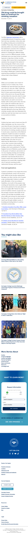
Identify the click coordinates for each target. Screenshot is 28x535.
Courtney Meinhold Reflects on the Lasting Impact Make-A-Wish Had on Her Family (12, 260)
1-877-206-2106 (14, 450)
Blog (2, 510)
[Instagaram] (10, 453)
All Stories (4, 236)
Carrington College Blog (7, 10)
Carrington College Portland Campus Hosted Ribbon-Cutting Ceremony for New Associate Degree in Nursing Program (13, 342)
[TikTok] (18, 453)
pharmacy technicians (13, 37)
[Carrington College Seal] (14, 442)
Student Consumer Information (8, 494)
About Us (3, 474)
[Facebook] (13, 453)
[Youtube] (15, 453)
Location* (4, 402)
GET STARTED (14, 408)
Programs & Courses (5, 466)
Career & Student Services (7, 496)
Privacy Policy (4, 520)
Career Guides (4, 506)
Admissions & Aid (5, 470)
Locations (3, 468)
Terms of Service (5, 522)
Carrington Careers (5, 492)
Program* (4, 397)
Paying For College (5, 508)
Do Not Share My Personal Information (9, 524)
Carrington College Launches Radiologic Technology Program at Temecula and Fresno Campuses (13, 287)
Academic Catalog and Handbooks (8, 472)
